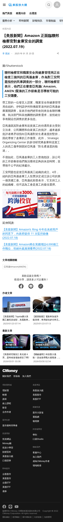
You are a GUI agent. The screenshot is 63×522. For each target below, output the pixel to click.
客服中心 (37, 452)
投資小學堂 (7, 447)
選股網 (36, 416)
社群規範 (38, 517)
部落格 (16, 376)
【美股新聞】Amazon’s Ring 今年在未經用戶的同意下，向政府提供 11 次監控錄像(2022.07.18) (30, 233)
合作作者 (6, 412)
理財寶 (5, 390)
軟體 (4, 394)
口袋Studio (38, 439)
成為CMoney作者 (41, 461)
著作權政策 (26, 517)
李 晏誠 (5, 53)
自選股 (33, 13)
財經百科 (6, 452)
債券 (4, 491)
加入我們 (26, 376)
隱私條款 (6, 517)
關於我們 (6, 376)
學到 (35, 434)
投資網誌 (6, 439)
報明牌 (36, 421)
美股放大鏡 (7, 456)
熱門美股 (7, 13)
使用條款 (16, 517)
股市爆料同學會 (9, 425)
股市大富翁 (38, 412)
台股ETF (6, 482)
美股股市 (6, 478)
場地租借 (37, 465)
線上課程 (6, 403)
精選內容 (21, 13)
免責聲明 (48, 517)
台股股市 (6, 474)
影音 (4, 407)
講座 (4, 399)
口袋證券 (6, 460)
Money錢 (6, 443)
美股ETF (6, 487)
